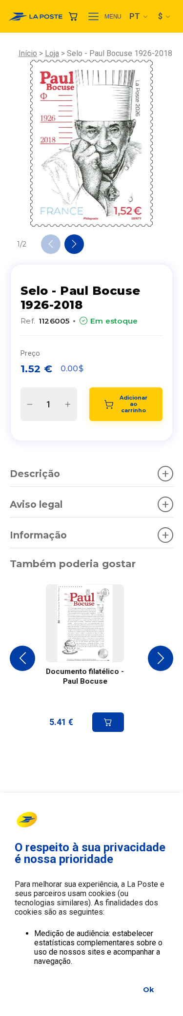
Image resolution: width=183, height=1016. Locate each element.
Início (28, 53)
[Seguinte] (74, 244)
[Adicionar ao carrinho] (108, 722)
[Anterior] (51, 244)
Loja (52, 53)
